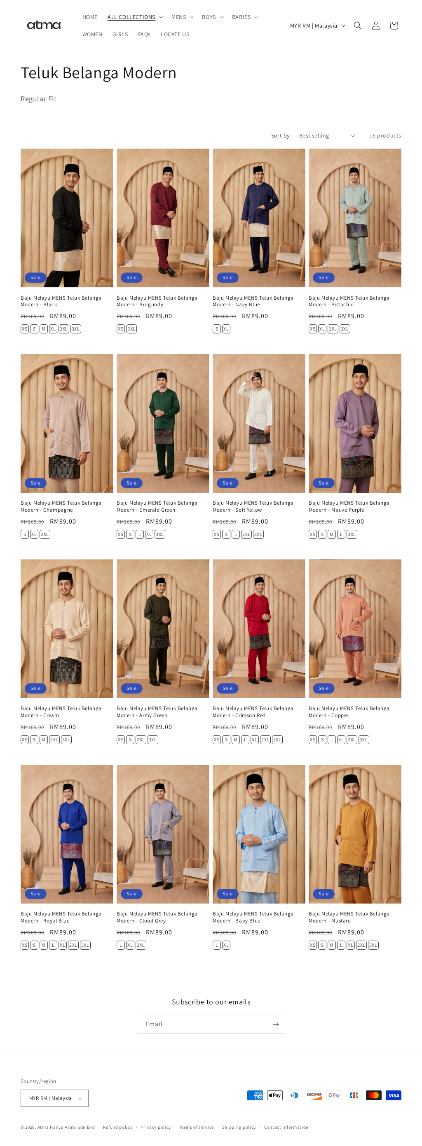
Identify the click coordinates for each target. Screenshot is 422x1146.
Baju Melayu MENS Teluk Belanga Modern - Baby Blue (253, 917)
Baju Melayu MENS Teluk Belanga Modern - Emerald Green (157, 506)
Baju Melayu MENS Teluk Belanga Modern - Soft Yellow (253, 506)
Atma (44, 1127)
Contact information (286, 1127)
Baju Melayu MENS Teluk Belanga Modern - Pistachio (349, 301)
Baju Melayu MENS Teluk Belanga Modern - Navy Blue (253, 301)
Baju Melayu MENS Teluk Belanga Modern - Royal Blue (61, 917)
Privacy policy (156, 1127)
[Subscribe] (276, 1024)
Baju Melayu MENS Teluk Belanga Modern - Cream (61, 712)
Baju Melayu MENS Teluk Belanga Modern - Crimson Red (253, 712)
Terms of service (196, 1127)
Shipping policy (239, 1127)
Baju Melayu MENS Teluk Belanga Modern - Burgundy (157, 301)
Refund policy (117, 1127)
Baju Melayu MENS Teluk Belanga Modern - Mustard (349, 917)
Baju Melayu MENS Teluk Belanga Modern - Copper (349, 712)
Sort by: (281, 135)
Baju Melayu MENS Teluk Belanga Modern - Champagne (61, 506)
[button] (134, 17)
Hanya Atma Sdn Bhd (72, 1127)
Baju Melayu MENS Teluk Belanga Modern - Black (61, 301)
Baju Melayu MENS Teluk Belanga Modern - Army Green (157, 712)
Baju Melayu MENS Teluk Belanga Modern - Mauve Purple (349, 506)
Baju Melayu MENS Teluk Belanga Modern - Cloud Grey (157, 917)
